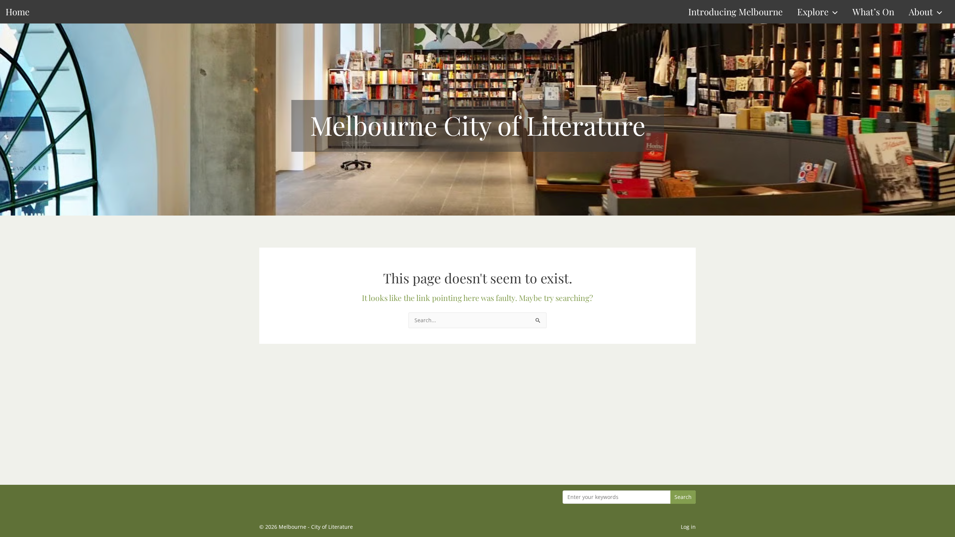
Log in (688, 526)
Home (17, 12)
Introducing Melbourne (735, 12)
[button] (833, 11)
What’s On (873, 12)
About (921, 12)
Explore (813, 12)
